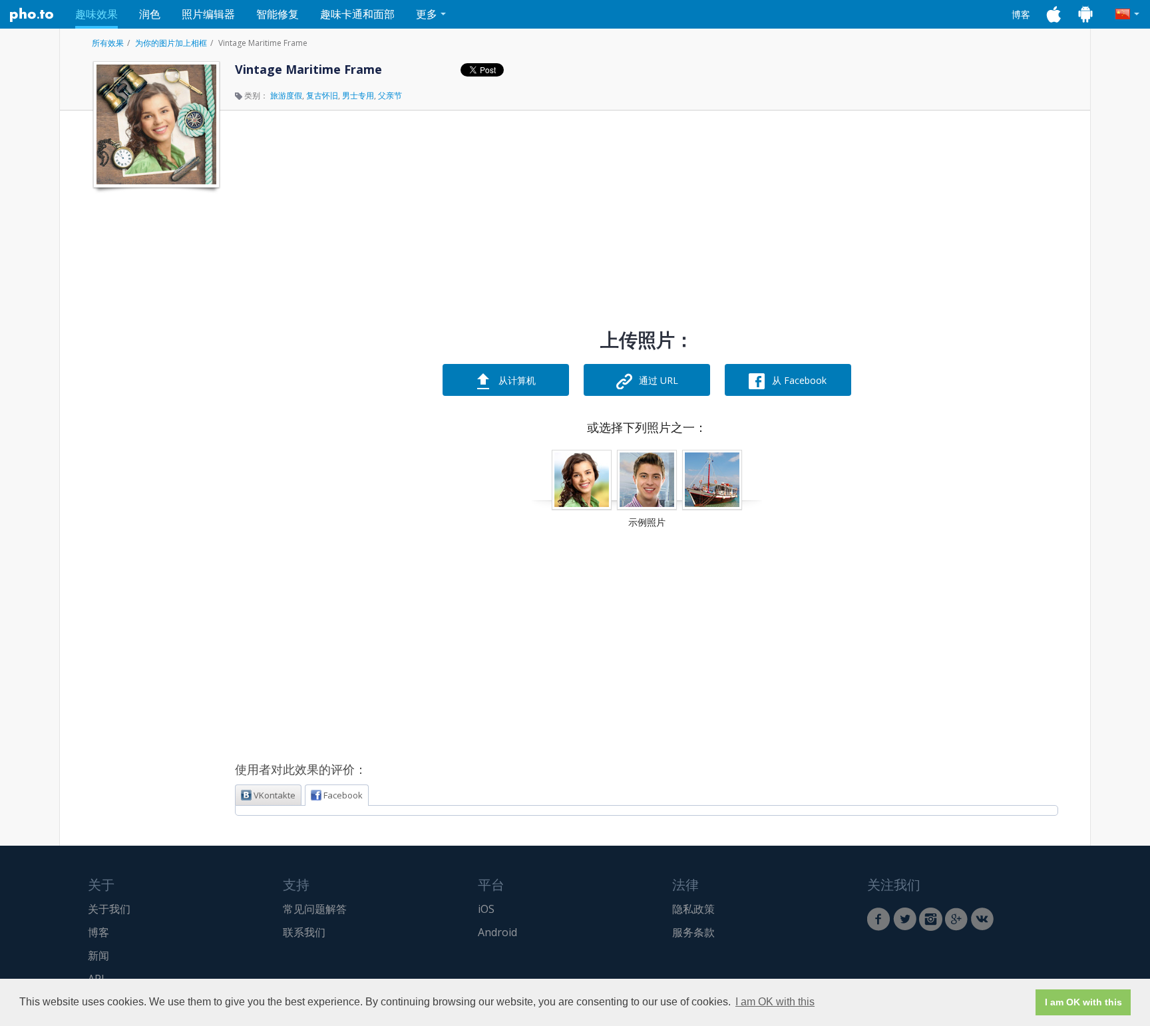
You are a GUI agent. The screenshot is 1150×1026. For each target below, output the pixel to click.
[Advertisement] (155, 394)
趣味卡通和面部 (357, 14)
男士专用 (358, 95)
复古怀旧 (322, 95)
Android (497, 932)
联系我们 (304, 932)
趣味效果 (96, 14)
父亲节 (390, 95)
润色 (149, 14)
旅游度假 (286, 95)
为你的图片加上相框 (171, 43)
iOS (486, 909)
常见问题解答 (315, 909)
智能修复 (277, 14)
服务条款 (693, 932)
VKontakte (274, 795)
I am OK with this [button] (775, 1001)
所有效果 (108, 43)
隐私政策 (693, 909)
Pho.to (32, 14)
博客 (1021, 14)
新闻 (98, 955)
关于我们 (109, 909)
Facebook (343, 795)
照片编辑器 (208, 14)
